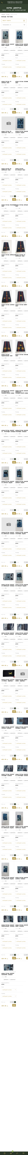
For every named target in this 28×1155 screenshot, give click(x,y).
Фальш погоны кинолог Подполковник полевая (8, 925)
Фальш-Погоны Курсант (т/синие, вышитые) (8, 680)
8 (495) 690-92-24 (10, 1)
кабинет (4, 1153)
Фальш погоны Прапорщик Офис (9, 205)
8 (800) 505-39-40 (11, 2)
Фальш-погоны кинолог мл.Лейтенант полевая (8, 533)
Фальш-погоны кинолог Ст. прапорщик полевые (8, 431)
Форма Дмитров (14, 8)
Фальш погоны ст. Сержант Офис (7, 82)
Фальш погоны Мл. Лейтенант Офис (7, 169)
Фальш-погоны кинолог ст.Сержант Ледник (8, 482)
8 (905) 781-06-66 (18, 1)
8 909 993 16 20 (18, 2)
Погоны (7, 14)
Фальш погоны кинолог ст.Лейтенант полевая (8, 585)
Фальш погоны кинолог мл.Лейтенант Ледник (8, 827)
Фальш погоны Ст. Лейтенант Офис (20, 255)
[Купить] (14, 1005)
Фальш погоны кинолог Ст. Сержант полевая (8, 633)
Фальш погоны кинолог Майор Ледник (8, 45)
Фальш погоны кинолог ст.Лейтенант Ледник (8, 878)
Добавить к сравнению (9, 50)
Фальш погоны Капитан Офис (8, 305)
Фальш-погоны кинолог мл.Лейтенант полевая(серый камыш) (8, 392)
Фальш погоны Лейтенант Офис (9, 255)
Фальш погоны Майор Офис (21, 305)
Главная (3, 14)
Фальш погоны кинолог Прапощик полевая (8, 775)
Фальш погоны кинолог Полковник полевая (8, 974)
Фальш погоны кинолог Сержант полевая (8, 727)
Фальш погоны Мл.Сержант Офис (20, 169)
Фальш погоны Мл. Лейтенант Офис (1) (7, 132)
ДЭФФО (3, 55)
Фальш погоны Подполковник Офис (7, 355)
